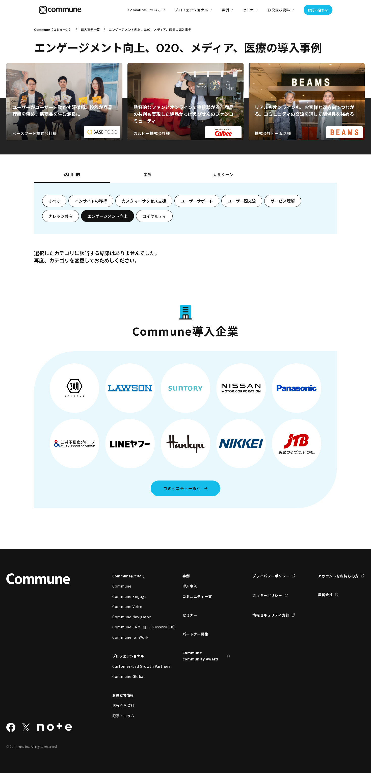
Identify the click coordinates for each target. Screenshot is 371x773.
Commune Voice (127, 606)
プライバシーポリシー (270, 575)
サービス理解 (283, 201)
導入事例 (189, 586)
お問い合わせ (318, 10)
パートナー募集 (195, 633)
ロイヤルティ (154, 216)
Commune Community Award (200, 655)
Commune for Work (130, 637)
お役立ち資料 (123, 705)
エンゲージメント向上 (107, 216)
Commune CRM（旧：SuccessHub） (136, 626)
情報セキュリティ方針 (270, 615)
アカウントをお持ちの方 (338, 575)
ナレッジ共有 (60, 216)
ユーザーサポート (197, 201)
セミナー (250, 9)
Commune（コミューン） (53, 29)
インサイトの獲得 (91, 201)
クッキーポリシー (267, 595)
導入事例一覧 (90, 29)
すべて (54, 201)
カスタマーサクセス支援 (144, 201)
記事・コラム (123, 715)
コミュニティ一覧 (197, 596)
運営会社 (325, 594)
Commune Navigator (131, 616)
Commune (121, 586)
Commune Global (128, 676)
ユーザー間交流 (242, 201)
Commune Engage (129, 596)
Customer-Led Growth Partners (136, 666)
